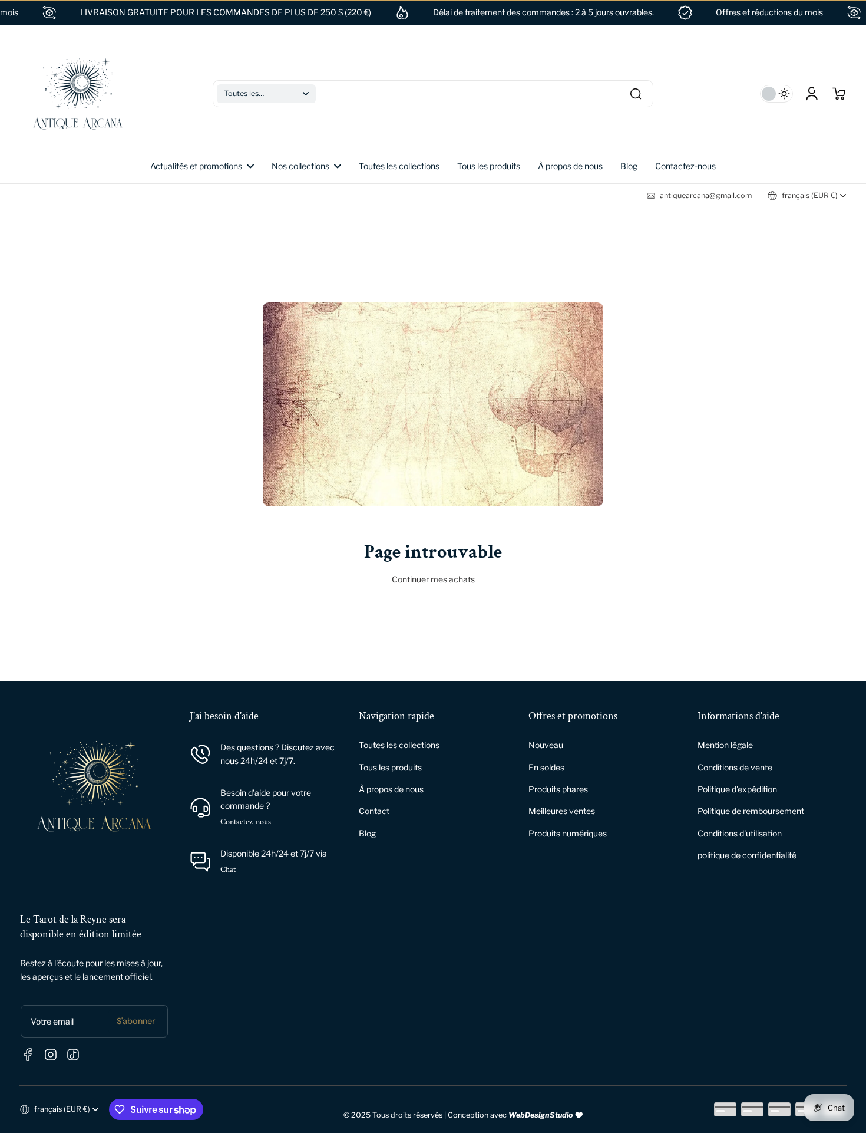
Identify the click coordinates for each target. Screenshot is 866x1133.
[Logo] (78, 94)
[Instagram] (51, 1055)
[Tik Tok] (73, 1055)
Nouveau (545, 745)
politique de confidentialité (747, 855)
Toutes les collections (399, 745)
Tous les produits (390, 767)
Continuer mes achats (433, 579)
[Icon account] (812, 94)
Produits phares (558, 789)
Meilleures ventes (561, 811)
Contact (374, 811)
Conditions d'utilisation (740, 833)
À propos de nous (391, 789)
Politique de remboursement (751, 811)
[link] (306, 166)
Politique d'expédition (737, 789)
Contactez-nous (245, 821)
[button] (266, 93)
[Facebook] (28, 1055)
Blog (367, 833)
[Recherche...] (635, 93)
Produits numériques (567, 833)
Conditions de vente (735, 767)
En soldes (546, 767)
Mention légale (725, 745)
